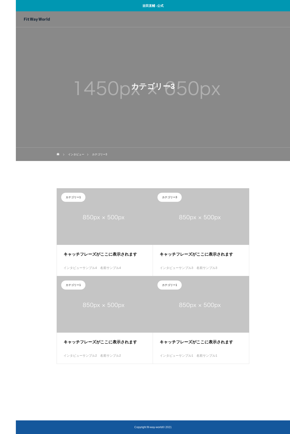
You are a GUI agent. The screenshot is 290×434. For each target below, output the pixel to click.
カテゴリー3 (169, 197)
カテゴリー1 (73, 197)
